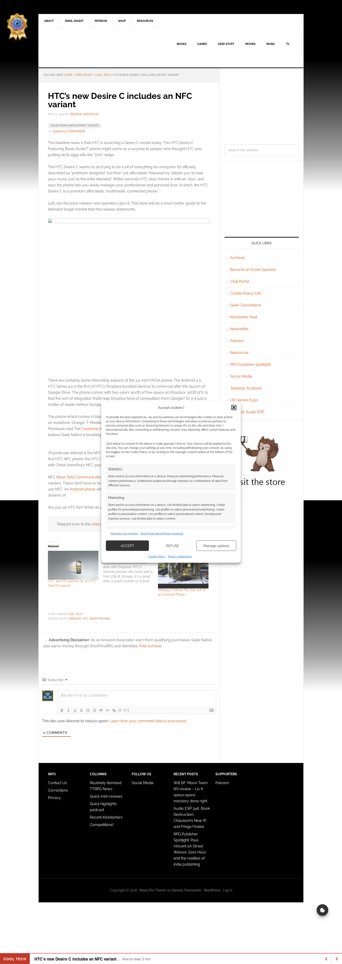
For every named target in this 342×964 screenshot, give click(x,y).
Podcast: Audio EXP (247, 412)
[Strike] (81, 710)
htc (85, 618)
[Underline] (75, 710)
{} (120, 710)
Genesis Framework (186, 890)
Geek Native (78, 47)
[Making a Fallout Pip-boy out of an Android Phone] (183, 569)
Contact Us (57, 783)
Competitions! (102, 825)
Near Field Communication (80, 477)
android (74, 618)
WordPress (212, 890)
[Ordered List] (88, 710)
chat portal (100, 524)
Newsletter (239, 329)
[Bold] (62, 710)
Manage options (216, 546)
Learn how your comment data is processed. (148, 721)
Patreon (237, 341)
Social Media (241, 376)
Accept (127, 546)
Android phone (82, 489)
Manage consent (322, 910)
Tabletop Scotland (246, 388)
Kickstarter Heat (243, 317)
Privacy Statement (180, 556)
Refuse (172, 546)
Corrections (58, 790)
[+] (126, 710)
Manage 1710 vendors (124, 533)
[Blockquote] (101, 710)
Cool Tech (75, 614)
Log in (227, 890)
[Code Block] (107, 710)
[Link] (114, 710)
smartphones (100, 618)
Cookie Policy (157, 556)
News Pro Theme (153, 890)
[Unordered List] (94, 710)
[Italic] (68, 710)
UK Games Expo (244, 400)
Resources (239, 352)
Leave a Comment (69, 131)
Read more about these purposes (162, 533)
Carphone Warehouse (100, 429)
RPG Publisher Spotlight (250, 364)
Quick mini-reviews (106, 796)
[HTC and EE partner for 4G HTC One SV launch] (73, 565)
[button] (233, 407)
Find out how (150, 646)
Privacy (54, 798)
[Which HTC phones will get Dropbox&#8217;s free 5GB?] (130, 567)
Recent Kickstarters (107, 817)
